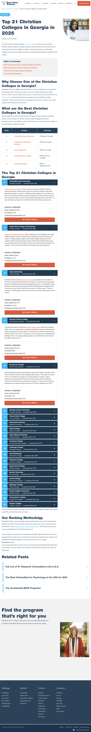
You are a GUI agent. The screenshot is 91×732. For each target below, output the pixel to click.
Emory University (20, 150)
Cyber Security (42, 698)
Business (41, 693)
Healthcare (41, 706)
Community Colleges (26, 698)
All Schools (23, 703)
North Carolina (60, 706)
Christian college (30, 44)
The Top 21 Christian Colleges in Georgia (18, 70)
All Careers (41, 716)
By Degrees (5, 693)
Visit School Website (29, 219)
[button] (75, 3)
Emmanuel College (20, 164)
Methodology (6, 703)
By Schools (5, 695)
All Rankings (5, 706)
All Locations (60, 711)
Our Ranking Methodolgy (12, 73)
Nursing (40, 714)
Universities (23, 693)
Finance (40, 703)
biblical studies (6, 97)
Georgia (5, 14)
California (59, 693)
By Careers (5, 698)
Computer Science (43, 695)
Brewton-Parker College (22, 156)
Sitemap (76, 727)
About (62, 727)
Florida (58, 695)
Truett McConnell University (24, 136)
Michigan (59, 701)
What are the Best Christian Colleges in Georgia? (20, 67)
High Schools (24, 695)
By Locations (6, 701)
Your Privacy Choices (82, 730)
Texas (58, 708)
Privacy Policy (85, 727)
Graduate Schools (25, 701)
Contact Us (68, 727)
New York (59, 703)
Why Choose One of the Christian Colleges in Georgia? (22, 65)
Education (41, 701)
